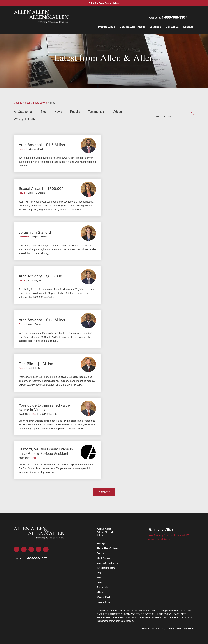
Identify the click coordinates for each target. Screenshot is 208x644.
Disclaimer (189, 628)
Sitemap (145, 628)
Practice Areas (106, 27)
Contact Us (172, 27)
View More (104, 491)
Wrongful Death (24, 119)
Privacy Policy (158, 628)
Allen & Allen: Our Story (107, 548)
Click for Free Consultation (104, 3)
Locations (155, 27)
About (141, 27)
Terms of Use (174, 628)
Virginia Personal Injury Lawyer (31, 102)
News (58, 111)
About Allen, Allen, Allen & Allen (105, 532)
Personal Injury (103, 601)
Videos (117, 111)
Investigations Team (106, 567)
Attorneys (101, 543)
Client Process (103, 557)
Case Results (127, 27)
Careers (100, 553)
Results (75, 111)
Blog (44, 111)
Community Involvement (107, 562)
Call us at (168, 17)
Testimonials (96, 111)
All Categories (23, 111)
